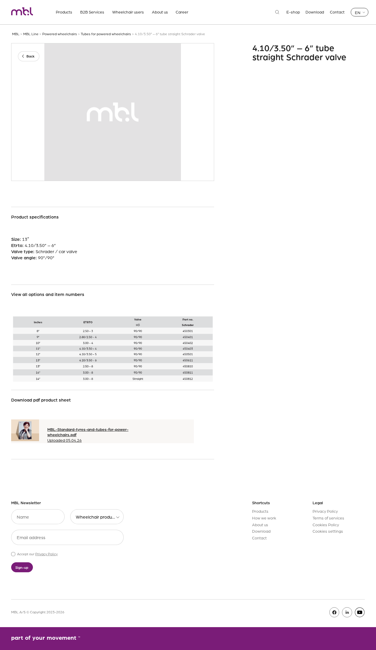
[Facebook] (334, 612)
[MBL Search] (277, 12)
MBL (15, 33)
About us (160, 11)
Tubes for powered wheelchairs (106, 33)
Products (64, 11)
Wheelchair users (128, 11)
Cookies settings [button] (328, 531)
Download (315, 12)
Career (182, 11)
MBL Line (30, 33)
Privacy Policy (46, 554)
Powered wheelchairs (59, 33)
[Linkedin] (347, 612)
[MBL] (22, 12)
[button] (359, 12)
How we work (264, 517)
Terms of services (328, 517)
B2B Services (92, 11)
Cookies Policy (326, 524)
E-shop (293, 12)
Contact (337, 12)
